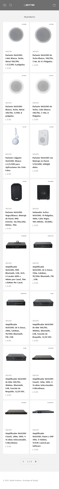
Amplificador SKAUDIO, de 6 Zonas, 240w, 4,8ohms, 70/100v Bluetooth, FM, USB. (15, 330)
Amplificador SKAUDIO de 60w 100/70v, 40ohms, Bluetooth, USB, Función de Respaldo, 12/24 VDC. (43, 330)
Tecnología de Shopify (30, 480)
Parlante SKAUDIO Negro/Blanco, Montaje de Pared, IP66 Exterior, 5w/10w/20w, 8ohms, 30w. (15, 218)
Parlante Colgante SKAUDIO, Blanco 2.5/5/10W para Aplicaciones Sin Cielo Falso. (15, 164)
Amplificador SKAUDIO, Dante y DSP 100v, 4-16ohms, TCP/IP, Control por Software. (43, 439)
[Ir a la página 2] (35, 461)
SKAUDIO (8, 51)
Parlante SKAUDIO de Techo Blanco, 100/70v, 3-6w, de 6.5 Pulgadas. (43, 58)
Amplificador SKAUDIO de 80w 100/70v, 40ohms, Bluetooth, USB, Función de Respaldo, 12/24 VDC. (15, 385)
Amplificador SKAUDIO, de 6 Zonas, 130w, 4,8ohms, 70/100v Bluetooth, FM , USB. (43, 273)
